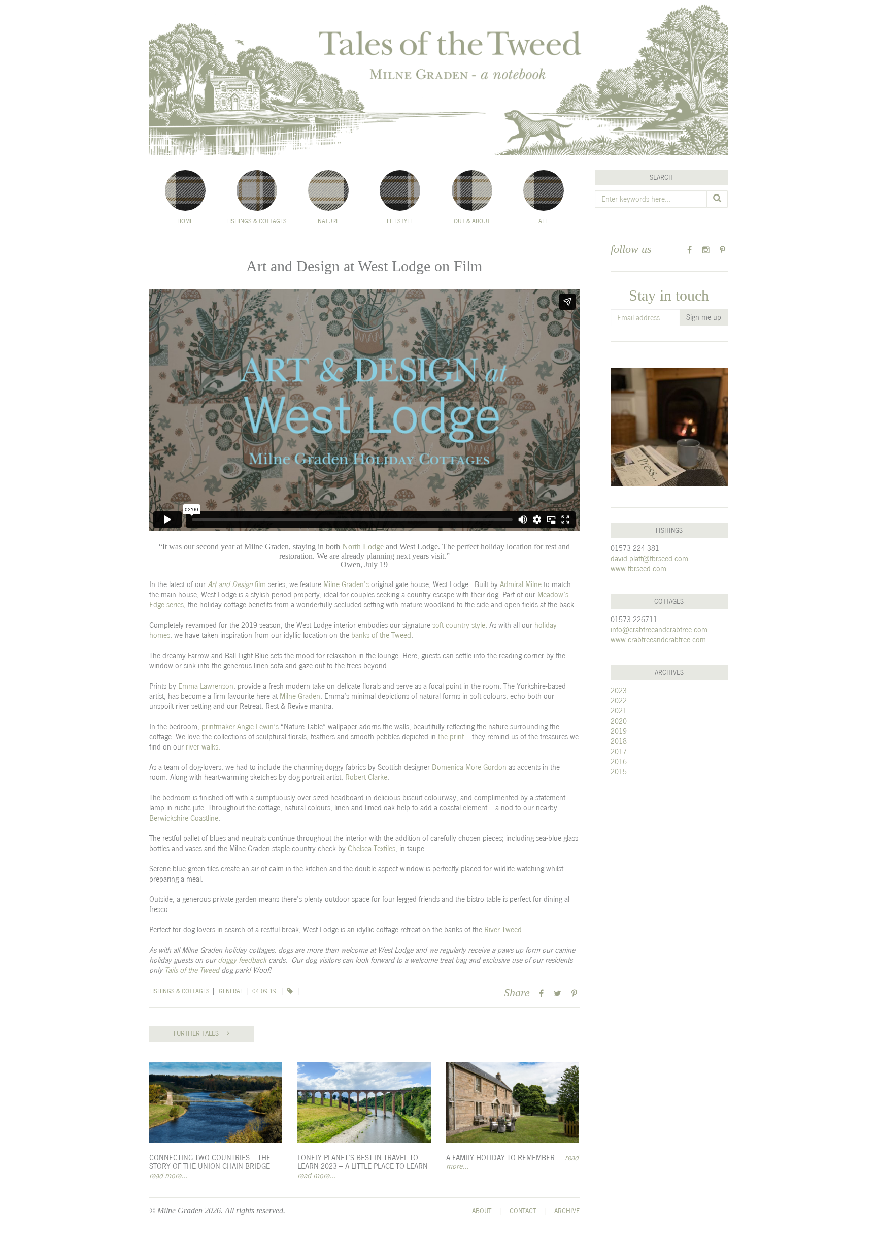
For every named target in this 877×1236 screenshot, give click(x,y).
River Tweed (503, 929)
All (543, 221)
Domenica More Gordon (469, 767)
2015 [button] (619, 771)
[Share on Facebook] (541, 993)
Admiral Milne (521, 584)
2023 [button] (619, 690)
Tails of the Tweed (191, 970)
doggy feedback (242, 960)
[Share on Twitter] (557, 993)
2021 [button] (619, 710)
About (481, 1211)
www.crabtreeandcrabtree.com (658, 639)
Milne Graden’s (346, 584)
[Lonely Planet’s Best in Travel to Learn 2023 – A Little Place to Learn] (363, 1102)
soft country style (458, 625)
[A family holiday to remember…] (512, 1102)
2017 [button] (619, 751)
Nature (328, 221)
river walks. (203, 746)
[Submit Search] (717, 199)
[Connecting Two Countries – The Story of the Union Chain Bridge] (215, 1102)
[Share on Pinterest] (574, 993)
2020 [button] (619, 721)
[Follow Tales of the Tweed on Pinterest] (722, 250)
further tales (200, 1033)
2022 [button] (619, 700)
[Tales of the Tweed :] (438, 77)
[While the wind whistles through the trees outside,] (669, 427)
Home (185, 221)
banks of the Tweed (381, 635)
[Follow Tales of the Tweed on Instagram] (706, 250)
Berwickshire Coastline (183, 818)
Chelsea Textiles (371, 848)
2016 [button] (619, 761)
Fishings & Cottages (256, 221)
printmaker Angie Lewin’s (240, 726)
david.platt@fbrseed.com (649, 558)
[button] (290, 991)
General (231, 991)
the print (451, 736)
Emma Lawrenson (205, 685)
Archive (567, 1211)
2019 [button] (619, 731)
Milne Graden (300, 696)
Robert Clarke (366, 777)
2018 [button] (619, 741)
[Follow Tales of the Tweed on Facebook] (689, 250)
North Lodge (363, 546)
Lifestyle (400, 221)
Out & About (472, 221)
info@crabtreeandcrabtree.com (659, 629)
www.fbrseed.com (638, 568)
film (237, 584)
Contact (523, 1211)
